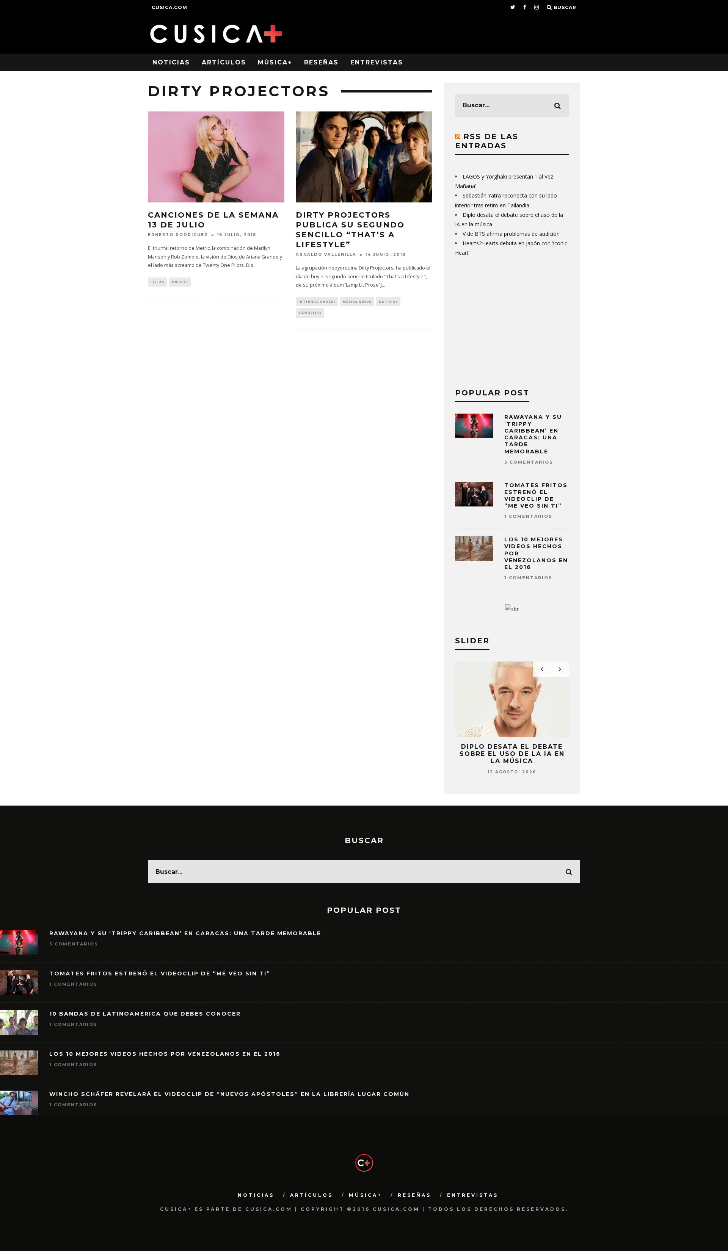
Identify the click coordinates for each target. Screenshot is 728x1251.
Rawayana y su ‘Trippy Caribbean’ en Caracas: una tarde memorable (533, 434)
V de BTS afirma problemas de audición (511, 233)
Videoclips (310, 312)
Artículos (224, 62)
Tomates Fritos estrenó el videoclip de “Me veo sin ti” (536, 495)
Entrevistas (376, 62)
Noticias (171, 62)
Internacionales (317, 301)
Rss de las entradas (486, 141)
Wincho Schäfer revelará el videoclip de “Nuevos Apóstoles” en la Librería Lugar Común (229, 1094)
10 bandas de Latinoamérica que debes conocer (145, 1013)
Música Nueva (357, 301)
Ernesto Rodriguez (178, 234)
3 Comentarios (528, 462)
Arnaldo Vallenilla (326, 254)
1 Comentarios (528, 516)
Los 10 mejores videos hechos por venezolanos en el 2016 (165, 1053)
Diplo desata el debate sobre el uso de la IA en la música (512, 754)
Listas (157, 282)
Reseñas (321, 62)
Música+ (275, 62)
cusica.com (169, 7)
